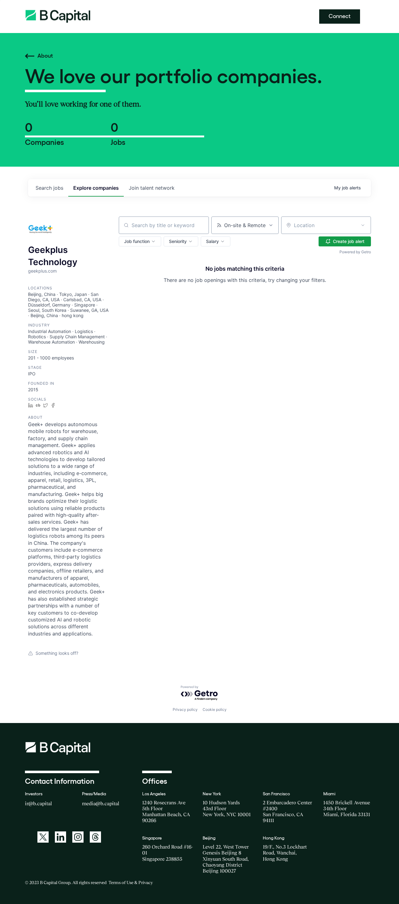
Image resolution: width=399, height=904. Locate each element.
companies (96, 188)
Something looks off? (57, 653)
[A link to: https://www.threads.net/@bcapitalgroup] (95, 837)
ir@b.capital (38, 803)
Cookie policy (215, 709)
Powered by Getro (355, 252)
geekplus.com (42, 271)
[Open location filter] (363, 225)
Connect (340, 16)
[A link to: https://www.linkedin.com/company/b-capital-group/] (60, 837)
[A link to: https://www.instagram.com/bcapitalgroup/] (78, 837)
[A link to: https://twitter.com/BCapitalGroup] (43, 837)
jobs (49, 188)
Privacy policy (185, 709)
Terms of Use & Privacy (130, 882)
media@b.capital (100, 803)
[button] (140, 241)
